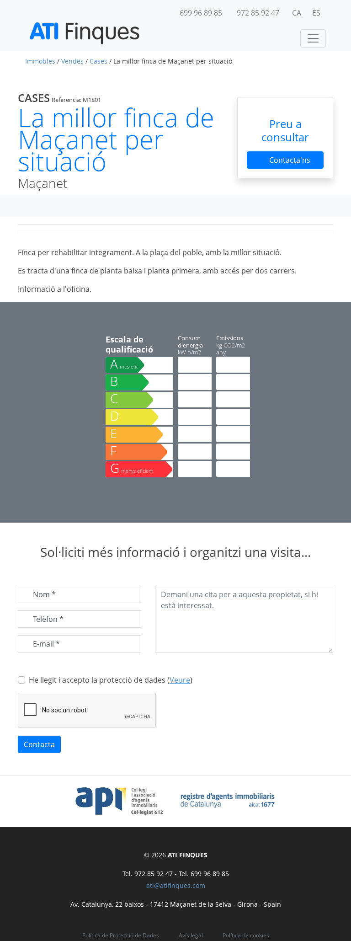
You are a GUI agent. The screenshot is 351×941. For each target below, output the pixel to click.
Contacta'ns (288, 160)
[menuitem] (297, 13)
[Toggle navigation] (313, 38)
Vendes (72, 61)
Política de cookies (246, 935)
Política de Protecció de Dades (120, 935)
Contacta (39, 744)
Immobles (40, 61)
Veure (180, 680)
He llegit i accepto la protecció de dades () (110, 680)
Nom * (44, 594)
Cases (98, 61)
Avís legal (191, 935)
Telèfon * (48, 619)
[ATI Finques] (84, 33)
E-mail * (46, 644)
